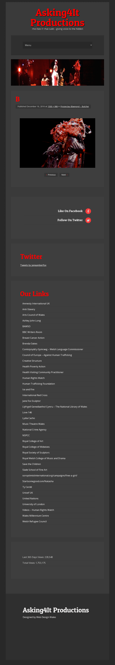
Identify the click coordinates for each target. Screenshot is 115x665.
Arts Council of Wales (33, 314)
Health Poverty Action (33, 366)
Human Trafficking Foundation (38, 383)
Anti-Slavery (28, 309)
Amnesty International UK (36, 303)
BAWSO (26, 326)
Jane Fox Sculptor (31, 400)
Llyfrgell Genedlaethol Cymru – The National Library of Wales (54, 406)
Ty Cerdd (27, 487)
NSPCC (26, 435)
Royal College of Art (32, 441)
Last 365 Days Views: (33, 557)
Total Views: (29, 562)
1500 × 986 (53, 106)
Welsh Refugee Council (34, 521)
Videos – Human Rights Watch (38, 509)
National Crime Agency (34, 429)
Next (63, 174)
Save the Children (31, 464)
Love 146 (27, 412)
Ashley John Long (31, 320)
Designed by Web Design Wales (39, 617)
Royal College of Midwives (36, 446)
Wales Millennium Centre (35, 515)
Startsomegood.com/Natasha (37, 481)
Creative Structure (32, 360)
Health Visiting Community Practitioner (43, 372)
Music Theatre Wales (33, 423)
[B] (57, 166)
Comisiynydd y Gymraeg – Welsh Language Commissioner (52, 349)
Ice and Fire (28, 389)
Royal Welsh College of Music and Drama (43, 458)
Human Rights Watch (33, 378)
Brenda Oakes (29, 343)
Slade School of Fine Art (34, 469)
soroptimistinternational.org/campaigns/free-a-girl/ (49, 475)
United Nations (30, 498)
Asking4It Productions (57, 17)
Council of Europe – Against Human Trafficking (47, 355)
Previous (52, 174)
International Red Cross (34, 395)
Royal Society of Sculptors (36, 452)
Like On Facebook (70, 211)
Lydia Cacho (28, 418)
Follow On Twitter (70, 220)
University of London (33, 504)
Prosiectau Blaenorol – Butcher (74, 106)
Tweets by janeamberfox (33, 265)
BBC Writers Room (32, 332)
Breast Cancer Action (33, 337)
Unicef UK (27, 492)
